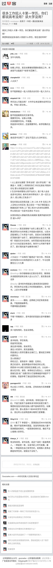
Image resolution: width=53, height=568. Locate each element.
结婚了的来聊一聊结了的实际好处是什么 (24, 511)
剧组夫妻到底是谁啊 (16, 505)
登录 (45, 3)
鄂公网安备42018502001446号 (33, 562)
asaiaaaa (14, 21)
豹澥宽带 (11, 549)
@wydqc (14, 283)
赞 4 (43, 53)
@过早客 (45, 558)
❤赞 (12, 43)
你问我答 (5, 21)
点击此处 (36, 464)
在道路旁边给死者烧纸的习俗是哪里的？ (24, 523)
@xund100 (15, 400)
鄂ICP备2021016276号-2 (37, 561)
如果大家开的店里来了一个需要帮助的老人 (24, 534)
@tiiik (12, 422)
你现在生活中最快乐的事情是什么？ (22, 528)
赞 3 (43, 98)
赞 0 (43, 64)
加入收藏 (5, 43)
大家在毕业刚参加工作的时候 (19, 517)
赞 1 (43, 77)
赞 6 (43, 88)
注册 (50, 3)
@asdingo (14, 228)
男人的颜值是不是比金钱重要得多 (21, 491)
